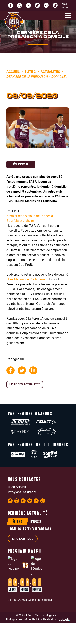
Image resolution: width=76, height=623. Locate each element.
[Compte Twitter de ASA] (37, 5)
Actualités (50, 71)
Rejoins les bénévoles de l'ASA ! (31, 529)
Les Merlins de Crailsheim (26, 279)
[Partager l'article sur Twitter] (22, 370)
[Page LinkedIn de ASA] (46, 5)
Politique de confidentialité (22, 619)
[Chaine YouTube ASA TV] (28, 5)
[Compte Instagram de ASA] (19, 5)
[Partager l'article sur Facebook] (10, 370)
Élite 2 (30, 71)
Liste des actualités (24, 384)
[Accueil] (14, 21)
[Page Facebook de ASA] (10, 5)
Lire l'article (22, 539)
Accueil (13, 71)
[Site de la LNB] (65, 5)
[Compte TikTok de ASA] (55, 5)
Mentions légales (45, 615)
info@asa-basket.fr (22, 492)
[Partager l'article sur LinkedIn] (33, 370)
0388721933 (17, 487)
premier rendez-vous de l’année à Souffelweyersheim (29, 218)
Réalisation (50, 619)
